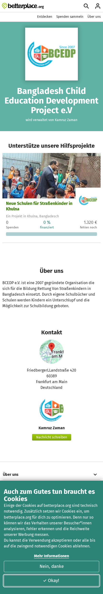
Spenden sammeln (69, 17)
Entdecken (44, 17)
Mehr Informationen (51, 556)
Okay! (53, 580)
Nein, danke (52, 566)
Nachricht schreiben (51, 437)
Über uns (94, 17)
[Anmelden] (98, 6)
